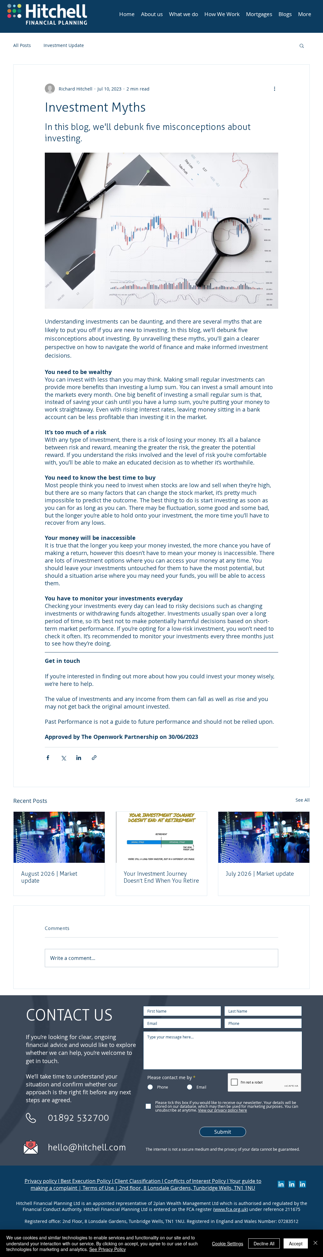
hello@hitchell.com (87, 1147)
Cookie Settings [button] (227, 1243)
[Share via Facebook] (48, 758)
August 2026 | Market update (49, 877)
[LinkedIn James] (291, 1184)
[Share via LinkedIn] (79, 758)
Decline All (264, 1243)
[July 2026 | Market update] (59, 837)
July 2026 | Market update (260, 873)
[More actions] (274, 88)
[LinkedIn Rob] (302, 1184)
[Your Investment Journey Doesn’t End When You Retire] (161, 837)
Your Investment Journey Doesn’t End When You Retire (161, 877)
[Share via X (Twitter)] (63, 758)
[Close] (315, 1243)
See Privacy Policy (107, 1249)
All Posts (22, 45)
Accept (295, 1243)
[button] (302, 45)
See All (303, 800)
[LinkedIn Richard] (281, 1184)
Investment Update (64, 45)
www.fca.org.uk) (231, 1209)
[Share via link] (94, 758)
